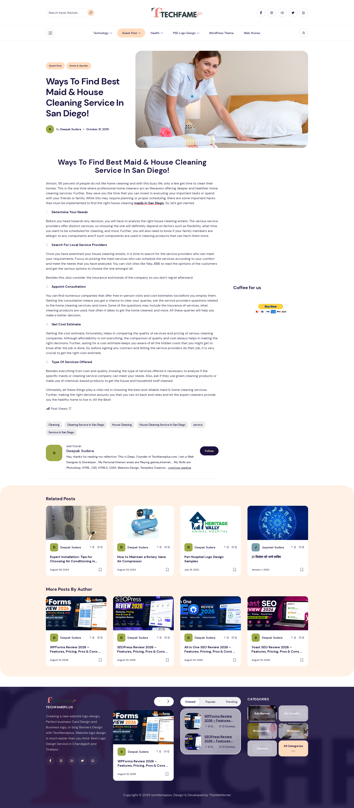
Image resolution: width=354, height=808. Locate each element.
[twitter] (292, 12)
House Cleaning (122, 425)
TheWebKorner (220, 795)
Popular (210, 702)
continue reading (179, 468)
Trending (231, 702)
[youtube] (282, 12)
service (198, 425)
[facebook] (261, 12)
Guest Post (129, 33)
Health (155, 33)
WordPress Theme (221, 33)
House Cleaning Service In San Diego (162, 425)
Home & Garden (78, 65)
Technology (101, 33)
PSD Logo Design (184, 33)
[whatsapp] (303, 12)
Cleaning (54, 425)
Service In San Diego (61, 432)
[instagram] (271, 12)
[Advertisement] (264, 219)
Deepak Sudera (80, 450)
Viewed (190, 702)
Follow (209, 451)
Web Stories (252, 33)
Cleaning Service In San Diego (85, 425)
